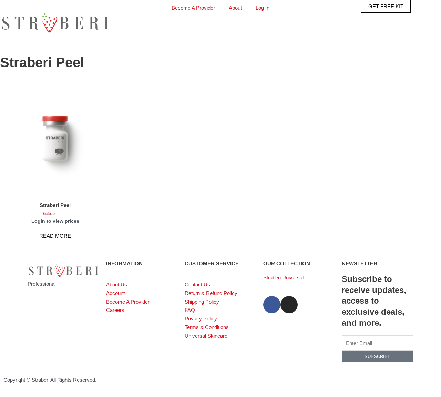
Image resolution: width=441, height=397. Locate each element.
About (235, 8)
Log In (262, 8)
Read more (55, 236)
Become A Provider (193, 8)
